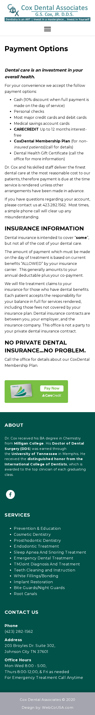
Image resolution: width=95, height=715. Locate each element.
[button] (10, 494)
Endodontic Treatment (36, 546)
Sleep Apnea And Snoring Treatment (50, 552)
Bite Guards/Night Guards (39, 588)
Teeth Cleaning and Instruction (44, 570)
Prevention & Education (37, 528)
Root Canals (25, 594)
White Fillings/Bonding (36, 576)
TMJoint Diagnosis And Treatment (47, 564)
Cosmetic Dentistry (32, 534)
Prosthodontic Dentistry (37, 540)
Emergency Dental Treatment (43, 558)
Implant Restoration (33, 582)
